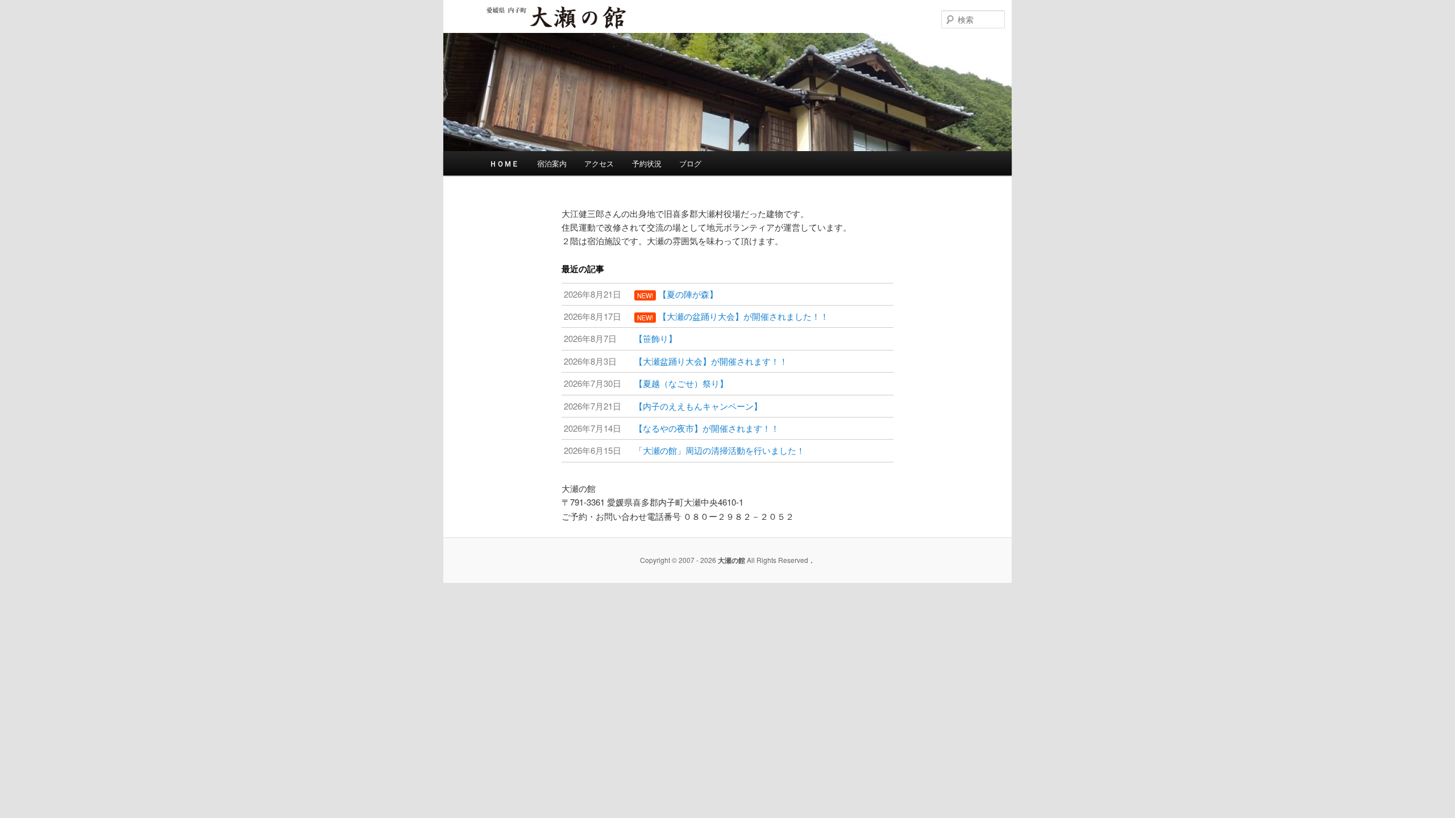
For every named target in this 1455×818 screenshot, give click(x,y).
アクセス (599, 163)
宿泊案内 (552, 163)
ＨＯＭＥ (504, 163)
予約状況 (647, 163)
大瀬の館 (521, 28)
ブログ (690, 163)
